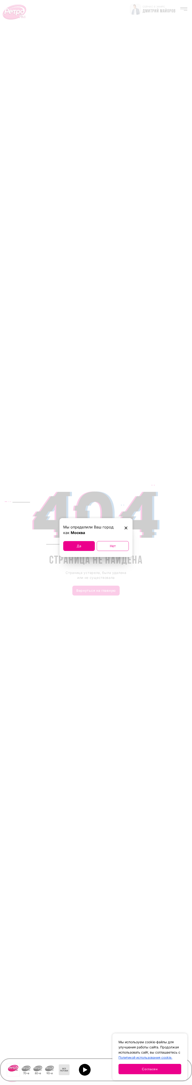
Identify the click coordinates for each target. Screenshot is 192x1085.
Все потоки (64, 1070)
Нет (113, 546)
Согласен (150, 1069)
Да (79, 546)
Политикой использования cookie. (145, 1057)
